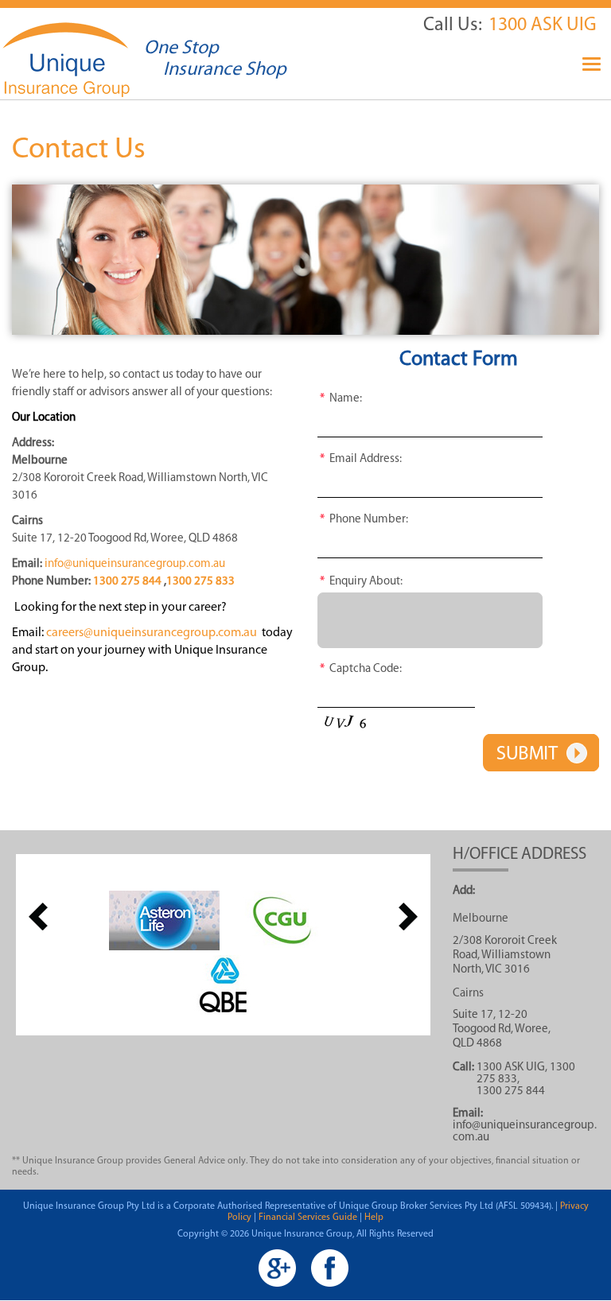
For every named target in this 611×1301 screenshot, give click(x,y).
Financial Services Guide (308, 1217)
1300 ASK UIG (542, 25)
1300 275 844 (127, 582)
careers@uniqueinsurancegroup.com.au (151, 633)
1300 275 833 (200, 582)
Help (373, 1217)
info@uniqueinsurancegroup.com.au (135, 564)
